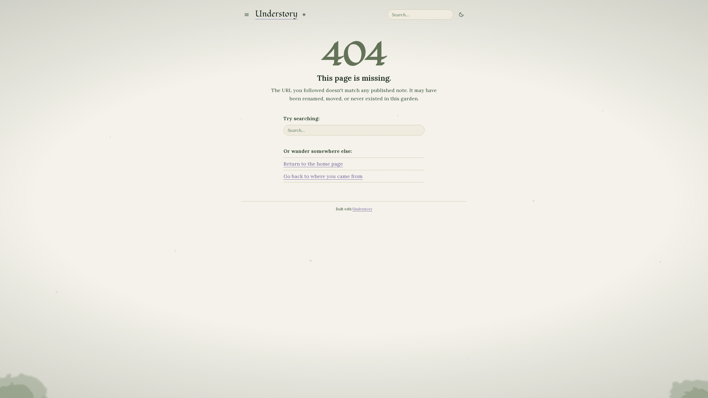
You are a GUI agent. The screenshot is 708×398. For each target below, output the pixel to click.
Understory (276, 14)
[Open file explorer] (246, 14)
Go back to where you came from (323, 176)
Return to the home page (313, 164)
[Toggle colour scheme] (461, 14)
